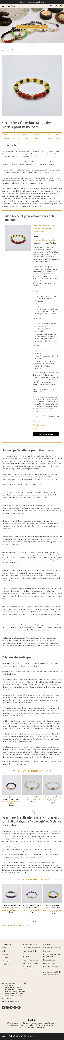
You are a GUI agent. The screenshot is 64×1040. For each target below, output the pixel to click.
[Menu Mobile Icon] (3, 6)
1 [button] (31, 813)
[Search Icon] (51, 6)
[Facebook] (3, 1007)
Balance (6, 138)
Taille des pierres (39, 425)
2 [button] (32, 813)
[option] (11, 791)
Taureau (16, 134)
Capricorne (38, 138)
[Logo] (11, 6)
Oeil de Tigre (43, 240)
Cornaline (52, 240)
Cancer (37, 134)
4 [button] (35, 921)
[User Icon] (56, 6)
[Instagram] (7, 1007)
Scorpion (16, 138)
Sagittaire (26, 138)
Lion (48, 134)
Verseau (48, 138)
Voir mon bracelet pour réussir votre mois (16, 925)
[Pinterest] (11, 1007)
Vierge (57, 134)
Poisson (57, 138)
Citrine (35, 240)
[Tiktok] (19, 1007)
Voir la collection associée (32, 771)
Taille (35, 416)
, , (44, 240)
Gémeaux (26, 134)
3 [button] (34, 813)
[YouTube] (15, 1007)
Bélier (6, 134)
